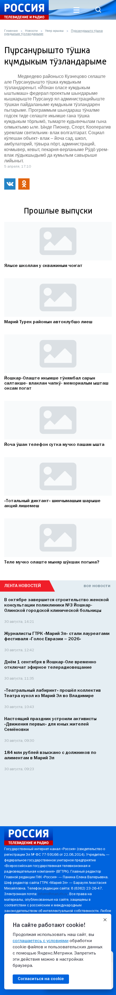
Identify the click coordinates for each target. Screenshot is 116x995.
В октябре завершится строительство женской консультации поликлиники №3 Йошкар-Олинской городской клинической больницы (56, 605)
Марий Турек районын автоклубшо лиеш (48, 322)
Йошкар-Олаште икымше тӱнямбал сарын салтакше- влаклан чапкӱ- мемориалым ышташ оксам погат (56, 383)
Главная (11, 31)
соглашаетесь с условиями (40, 941)
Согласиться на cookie (41, 979)
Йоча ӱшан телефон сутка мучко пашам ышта (54, 445)
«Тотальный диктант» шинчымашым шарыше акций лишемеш (52, 503)
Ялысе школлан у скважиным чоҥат (43, 266)
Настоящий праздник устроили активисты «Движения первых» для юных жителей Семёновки (50, 724)
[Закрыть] (105, 920)
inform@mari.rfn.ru (53, 894)
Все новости (97, 586)
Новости (31, 31)
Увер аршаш (54, 31)
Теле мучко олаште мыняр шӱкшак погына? (51, 562)
